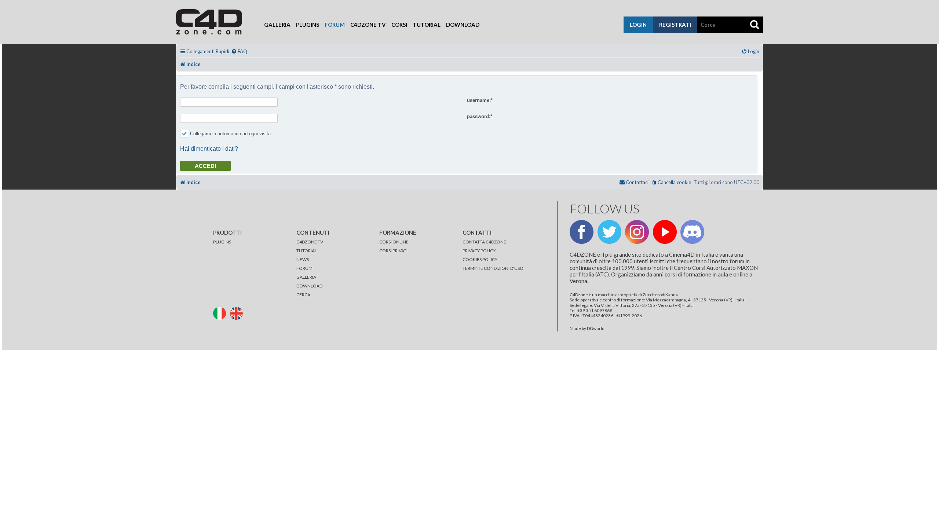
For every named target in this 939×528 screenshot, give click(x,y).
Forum (335, 24)
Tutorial (427, 24)
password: (478, 116)
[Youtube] (665, 232)
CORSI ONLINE (394, 242)
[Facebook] (581, 232)
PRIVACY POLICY (479, 250)
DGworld (595, 328)
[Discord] (692, 232)
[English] (238, 312)
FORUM (304, 268)
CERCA (303, 294)
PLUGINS (222, 242)
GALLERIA (306, 277)
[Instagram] (637, 232)
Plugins (307, 24)
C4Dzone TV (368, 24)
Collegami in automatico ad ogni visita (230, 133)
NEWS (302, 259)
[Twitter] (609, 232)
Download (462, 24)
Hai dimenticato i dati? (209, 149)
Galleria (277, 24)
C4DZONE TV (309, 242)
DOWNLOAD (309, 286)
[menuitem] (239, 51)
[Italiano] (221, 312)
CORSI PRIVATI (393, 250)
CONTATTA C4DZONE (484, 242)
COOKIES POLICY (480, 259)
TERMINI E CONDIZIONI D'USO (493, 268)
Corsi (399, 24)
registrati (675, 24)
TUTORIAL (306, 250)
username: (479, 100)
